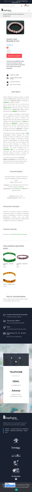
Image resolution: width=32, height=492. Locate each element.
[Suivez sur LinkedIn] (16, 361)
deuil (27, 133)
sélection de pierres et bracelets (19, 234)
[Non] (30, 487)
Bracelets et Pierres (12, 14)
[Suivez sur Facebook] (11, 357)
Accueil (5, 14)
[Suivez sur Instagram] (19, 357)
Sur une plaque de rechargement (19, 188)
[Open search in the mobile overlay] (9, 5)
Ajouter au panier (14, 56)
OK (16, 489)
